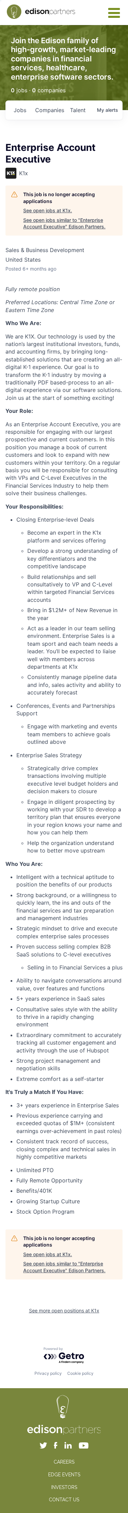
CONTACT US (64, 1499)
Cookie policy (80, 1373)
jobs (20, 110)
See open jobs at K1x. (47, 210)
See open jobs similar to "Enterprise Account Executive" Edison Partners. (64, 223)
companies (49, 110)
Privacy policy (48, 1373)
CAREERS (64, 1462)
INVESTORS (64, 1487)
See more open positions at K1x (64, 1310)
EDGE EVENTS (64, 1474)
